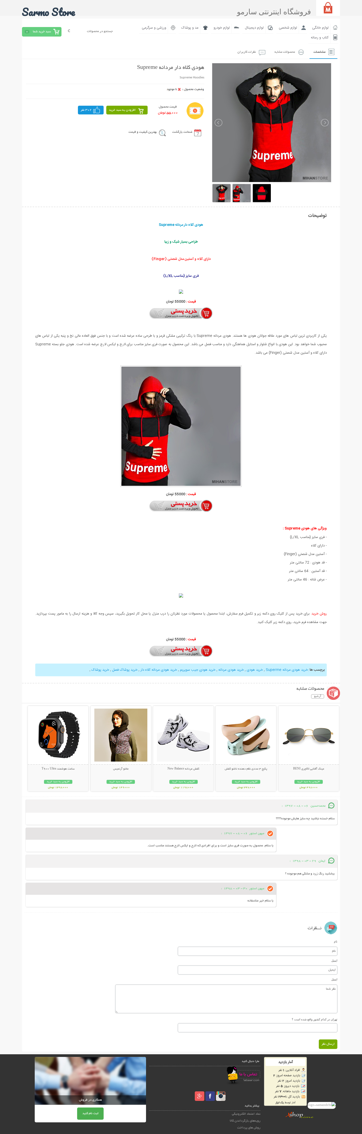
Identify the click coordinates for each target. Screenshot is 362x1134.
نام (335, 941)
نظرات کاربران (246, 52)
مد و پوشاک (189, 28)
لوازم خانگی (320, 28)
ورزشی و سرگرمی (154, 28)
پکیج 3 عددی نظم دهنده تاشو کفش (246, 769)
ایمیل (334, 960)
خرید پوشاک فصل (125, 670)
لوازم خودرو (222, 28)
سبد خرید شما (42, 31)
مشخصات (319, 52)
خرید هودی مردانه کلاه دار (158, 670)
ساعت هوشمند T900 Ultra (58, 769)
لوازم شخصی (288, 28)
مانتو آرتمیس (121, 769)
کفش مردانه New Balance (183, 769)
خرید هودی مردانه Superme (287, 670)
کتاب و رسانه (320, 38)
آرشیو (317, 696)
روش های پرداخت (249, 1127)
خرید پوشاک (100, 670)
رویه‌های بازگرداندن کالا (245, 1121)
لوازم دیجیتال (254, 28)
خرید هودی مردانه (231, 670)
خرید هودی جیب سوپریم (197, 670)
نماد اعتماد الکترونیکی (246, 1114)
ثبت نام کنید (90, 1113)
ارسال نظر (328, 1044)
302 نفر (86, 110)
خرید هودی (255, 670)
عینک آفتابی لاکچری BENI (308, 769)
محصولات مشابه (285, 52)
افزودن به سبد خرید (122, 110)
